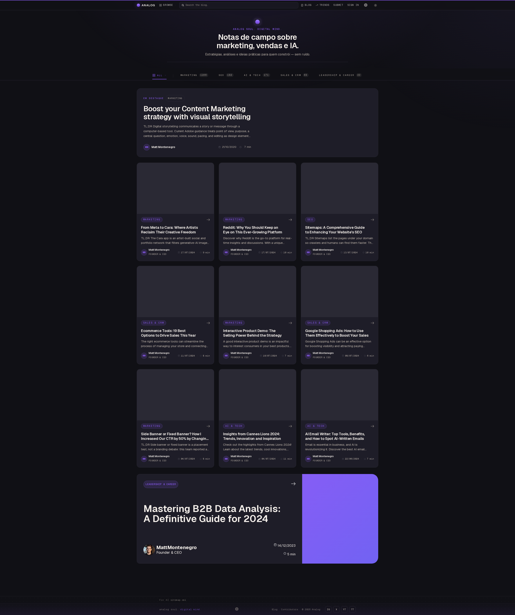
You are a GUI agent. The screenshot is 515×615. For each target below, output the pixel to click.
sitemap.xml (178, 600)
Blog (274, 609)
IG (328, 609)
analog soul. (180, 609)
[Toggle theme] (375, 5)
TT (352, 609)
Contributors (289, 609)
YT (344, 609)
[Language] (366, 5)
